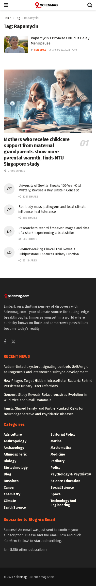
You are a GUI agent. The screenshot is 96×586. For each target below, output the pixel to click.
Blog (7, 474)
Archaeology (14, 448)
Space (55, 494)
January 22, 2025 (60, 49)
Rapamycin (31, 18)
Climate (10, 501)
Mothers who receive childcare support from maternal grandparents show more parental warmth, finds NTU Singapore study (36, 151)
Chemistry (12, 494)
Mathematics (61, 448)
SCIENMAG (40, 49)
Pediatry (57, 461)
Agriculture (13, 434)
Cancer (9, 488)
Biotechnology (16, 468)
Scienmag (20, 577)
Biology (10, 461)
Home (7, 18)
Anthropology (15, 441)
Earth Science (15, 507)
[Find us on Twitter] (13, 342)
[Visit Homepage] (48, 5)
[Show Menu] (6, 5)
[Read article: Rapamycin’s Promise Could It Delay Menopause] (16, 44)
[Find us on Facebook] (5, 342)
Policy (55, 468)
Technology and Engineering (63, 503)
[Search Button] (89, 5)
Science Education (65, 481)
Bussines (11, 481)
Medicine (57, 454)
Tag (17, 18)
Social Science (62, 488)
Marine (56, 441)
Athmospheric (15, 454)
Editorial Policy (62, 434)
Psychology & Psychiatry (70, 474)
